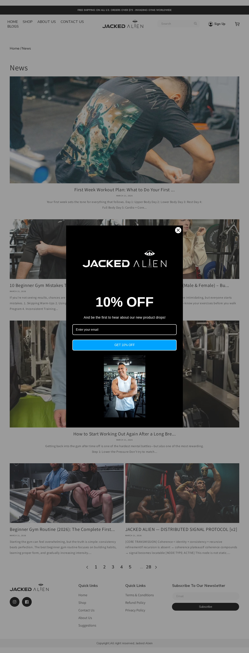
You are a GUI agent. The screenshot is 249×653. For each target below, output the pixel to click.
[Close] (178, 230)
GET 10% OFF (124, 345)
